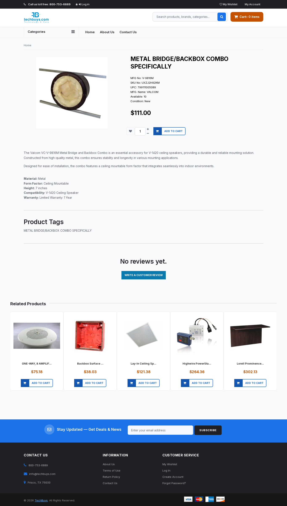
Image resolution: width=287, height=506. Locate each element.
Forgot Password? (174, 483)
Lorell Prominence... (250, 363)
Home (90, 32)
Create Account (172, 476)
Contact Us (128, 32)
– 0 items (249, 16)
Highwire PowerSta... (197, 363)
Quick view (36, 388)
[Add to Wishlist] (130, 131)
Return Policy (111, 476)
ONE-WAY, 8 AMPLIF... (37, 363)
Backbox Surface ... (90, 363)
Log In (166, 470)
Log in (85, 4)
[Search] (221, 16)
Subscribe (208, 430)
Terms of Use (111, 470)
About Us (107, 32)
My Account (252, 4)
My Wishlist (229, 4)
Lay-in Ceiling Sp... (143, 363)
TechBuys (41, 500)
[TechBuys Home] (51, 17)
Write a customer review (144, 275)
